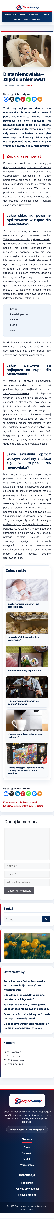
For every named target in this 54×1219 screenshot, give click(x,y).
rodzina (18, 20)
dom (15, 15)
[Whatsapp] (28, 99)
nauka (46, 15)
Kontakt (27, 1159)
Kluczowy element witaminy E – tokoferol (23, 806)
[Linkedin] (17, 99)
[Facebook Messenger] (34, 99)
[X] (11, 99)
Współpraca (27, 1164)
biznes (8, 15)
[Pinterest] (22, 99)
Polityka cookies (27, 1194)
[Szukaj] (46, 919)
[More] (39, 99)
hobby (22, 15)
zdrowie (36, 20)
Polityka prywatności (27, 1188)
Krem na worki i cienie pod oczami (20, 802)
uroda (27, 20)
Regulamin (27, 1182)
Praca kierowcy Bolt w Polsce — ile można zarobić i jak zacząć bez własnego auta (24, 985)
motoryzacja (34, 15)
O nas (27, 1147)
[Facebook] (6, 99)
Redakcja (27, 1153)
